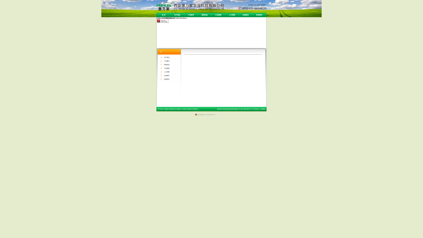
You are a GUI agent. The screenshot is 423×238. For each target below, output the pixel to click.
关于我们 (177, 15)
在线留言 (246, 15)
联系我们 (263, 5)
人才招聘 (232, 15)
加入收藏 (257, 5)
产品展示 (191, 15)
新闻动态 (205, 15)
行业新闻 (218, 15)
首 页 (163, 15)
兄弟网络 (262, 109)
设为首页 (251, 5)
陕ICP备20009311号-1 (247, 109)
